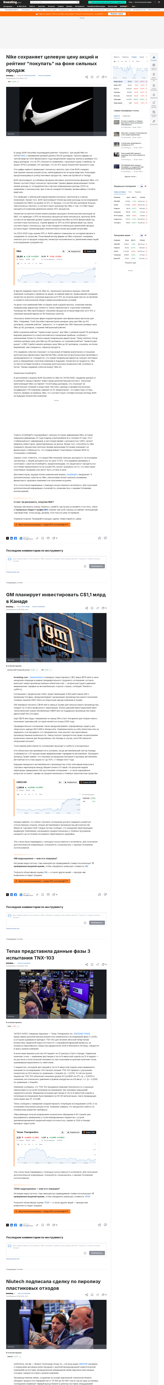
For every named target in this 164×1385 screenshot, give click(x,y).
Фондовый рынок (64, 9)
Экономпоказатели (98, 9)
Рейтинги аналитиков (154, 9)
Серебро (117, 92)
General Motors (37, 677)
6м (29, 263)
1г (32, 263)
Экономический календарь (96, 6)
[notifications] (155, 2)
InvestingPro (72, 474)
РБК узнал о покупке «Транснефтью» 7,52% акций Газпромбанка (134, 134)
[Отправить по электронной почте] (48, 538)
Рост (130, 192)
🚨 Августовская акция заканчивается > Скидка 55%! (107, 2)
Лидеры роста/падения (125, 186)
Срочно (34, 9)
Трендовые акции (122, 235)
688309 (83, 1364)
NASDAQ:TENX (82, 1033)
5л (36, 263)
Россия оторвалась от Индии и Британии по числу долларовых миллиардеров (132, 122)
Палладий (117, 99)
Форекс (40, 9)
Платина (117, 96)
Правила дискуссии (12, 572)
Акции (142, 57)
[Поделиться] (86, 77)
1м (25, 263)
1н (21, 263)
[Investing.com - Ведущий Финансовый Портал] (12, 2)
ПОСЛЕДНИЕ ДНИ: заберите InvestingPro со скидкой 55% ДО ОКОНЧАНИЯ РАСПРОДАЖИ (132, 167)
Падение (138, 192)
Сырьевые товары (51, 9)
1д (18, 263)
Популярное (26, 9)
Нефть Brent (118, 81)
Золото (116, 89)
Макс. (41, 263)
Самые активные (120, 192)
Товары (134, 57)
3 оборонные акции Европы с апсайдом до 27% (131, 144)
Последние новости (11, 9)
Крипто (108, 9)
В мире (115, 9)
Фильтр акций (112, 6)
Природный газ (119, 103)
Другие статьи (130, 176)
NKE (22, 155)
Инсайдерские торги (139, 9)
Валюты (116, 57)
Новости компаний (125, 9)
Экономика (74, 9)
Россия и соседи (85, 9)
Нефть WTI (117, 85)
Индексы (125, 57)
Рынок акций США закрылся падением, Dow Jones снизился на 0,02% (133, 155)
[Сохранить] (92, 77)
